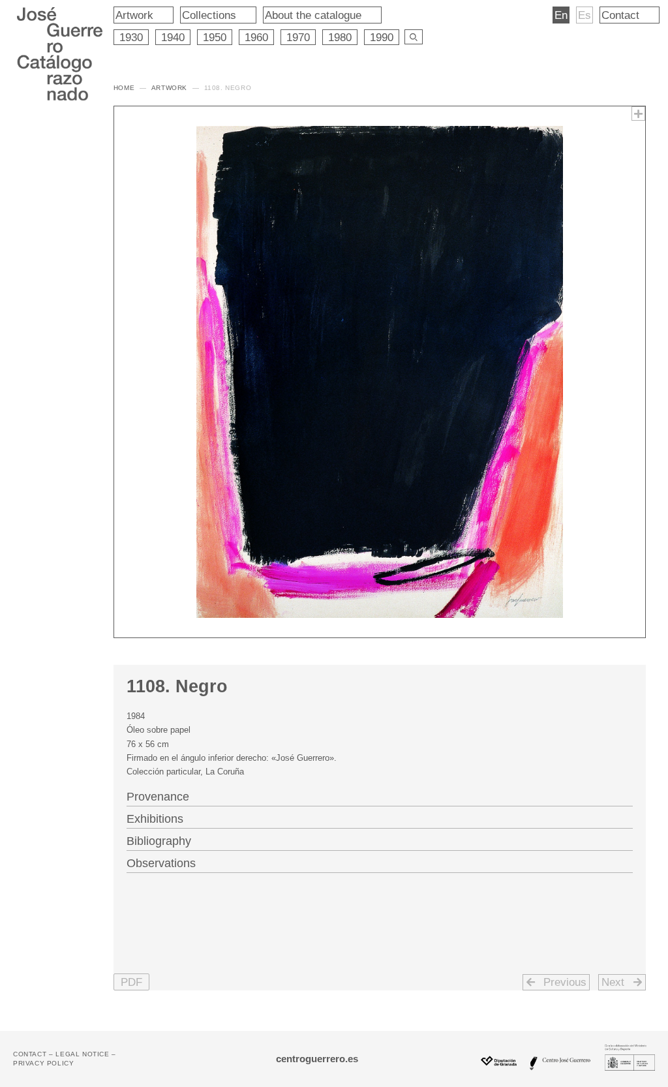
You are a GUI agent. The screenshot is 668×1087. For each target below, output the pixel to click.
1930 (131, 37)
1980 (340, 37)
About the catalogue (313, 15)
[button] (131, 981)
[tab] (380, 795)
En (561, 15)
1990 (381, 37)
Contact (620, 15)
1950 (214, 37)
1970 (298, 37)
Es (584, 15)
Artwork (134, 15)
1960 (256, 37)
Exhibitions (155, 818)
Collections (209, 15)
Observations (161, 863)
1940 (173, 37)
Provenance (158, 796)
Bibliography (159, 841)
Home (124, 87)
